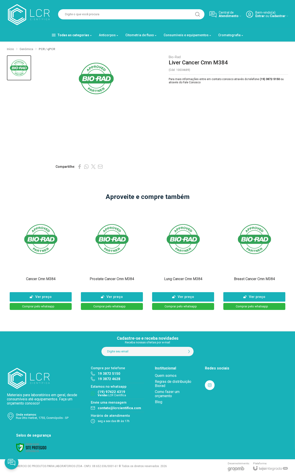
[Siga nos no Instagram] (210, 385)
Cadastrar (278, 16)
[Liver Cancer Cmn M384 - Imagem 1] (19, 68)
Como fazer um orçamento (167, 394)
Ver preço (43, 297)
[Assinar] (189, 351)
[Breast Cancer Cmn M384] (254, 258)
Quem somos (166, 375)
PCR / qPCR (47, 49)
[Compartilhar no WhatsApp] (86, 166)
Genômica (26, 49)
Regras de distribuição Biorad (173, 383)
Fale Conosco (192, 82)
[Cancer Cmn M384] (40, 258)
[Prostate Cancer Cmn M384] (111, 258)
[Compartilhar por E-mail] (100, 166)
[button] (19, 68)
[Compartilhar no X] (93, 166)
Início (10, 49)
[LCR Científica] (30, 14)
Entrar (260, 16)
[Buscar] (197, 14)
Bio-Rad (175, 57)
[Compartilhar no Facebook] (79, 166)
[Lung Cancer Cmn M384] (183, 258)
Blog (158, 402)
